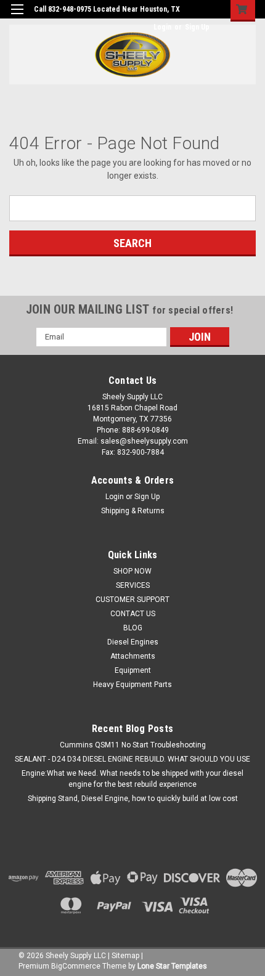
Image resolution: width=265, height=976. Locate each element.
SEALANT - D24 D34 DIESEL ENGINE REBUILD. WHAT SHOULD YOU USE (132, 759)
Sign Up (197, 27)
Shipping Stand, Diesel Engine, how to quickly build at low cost (133, 798)
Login (162, 27)
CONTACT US (132, 613)
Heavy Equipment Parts (132, 684)
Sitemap (125, 955)
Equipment (133, 670)
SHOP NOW (132, 571)
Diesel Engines (132, 642)
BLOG (132, 628)
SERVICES (133, 585)
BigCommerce (75, 966)
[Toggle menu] (17, 17)
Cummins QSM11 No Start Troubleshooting (133, 745)
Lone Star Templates (172, 966)
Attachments (132, 656)
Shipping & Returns (133, 510)
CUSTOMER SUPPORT (132, 599)
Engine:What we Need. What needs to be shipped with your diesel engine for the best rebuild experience (132, 779)
